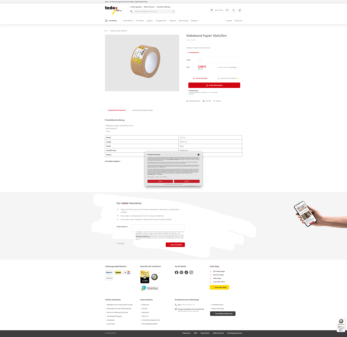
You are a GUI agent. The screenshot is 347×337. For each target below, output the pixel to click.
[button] (142, 63)
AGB (195, 333)
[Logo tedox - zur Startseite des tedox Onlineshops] (113, 10)
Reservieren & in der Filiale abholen (119, 309)
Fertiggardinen (161, 21)
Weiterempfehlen (194, 101)
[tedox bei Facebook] (176, 272)
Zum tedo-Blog (220, 287)
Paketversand (194, 90)
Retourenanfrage (218, 309)
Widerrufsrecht (218, 333)
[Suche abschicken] (173, 11)
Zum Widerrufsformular (224, 314)
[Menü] (344, 319)
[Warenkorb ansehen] (240, 10)
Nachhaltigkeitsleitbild (149, 324)
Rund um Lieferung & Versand (117, 312)
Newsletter (111, 320)
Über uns (145, 316)
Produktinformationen (117, 110)
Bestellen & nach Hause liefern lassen (120, 305)
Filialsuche (238, 21)
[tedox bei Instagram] (191, 272)
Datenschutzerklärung (143, 236)
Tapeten (150, 21)
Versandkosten (233, 67)
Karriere (145, 309)
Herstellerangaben (112, 161)
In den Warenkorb (215, 85)
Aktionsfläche (128, 21)
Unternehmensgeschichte (151, 320)
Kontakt (229, 21)
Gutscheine (111, 324)
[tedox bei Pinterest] (181, 272)
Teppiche (172, 21)
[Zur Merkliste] (227, 10)
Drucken (208, 101)
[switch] (341, 330)
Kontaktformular (217, 305)
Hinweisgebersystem (234, 333)
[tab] (200, 78)
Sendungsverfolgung (114, 316)
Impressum (186, 333)
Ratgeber (194, 21)
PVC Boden (140, 21)
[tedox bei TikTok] (186, 272)
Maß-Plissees (183, 21)
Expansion (145, 312)
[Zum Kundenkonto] (233, 10)
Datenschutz (205, 333)
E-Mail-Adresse (122, 227)
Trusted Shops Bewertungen (142, 110)
